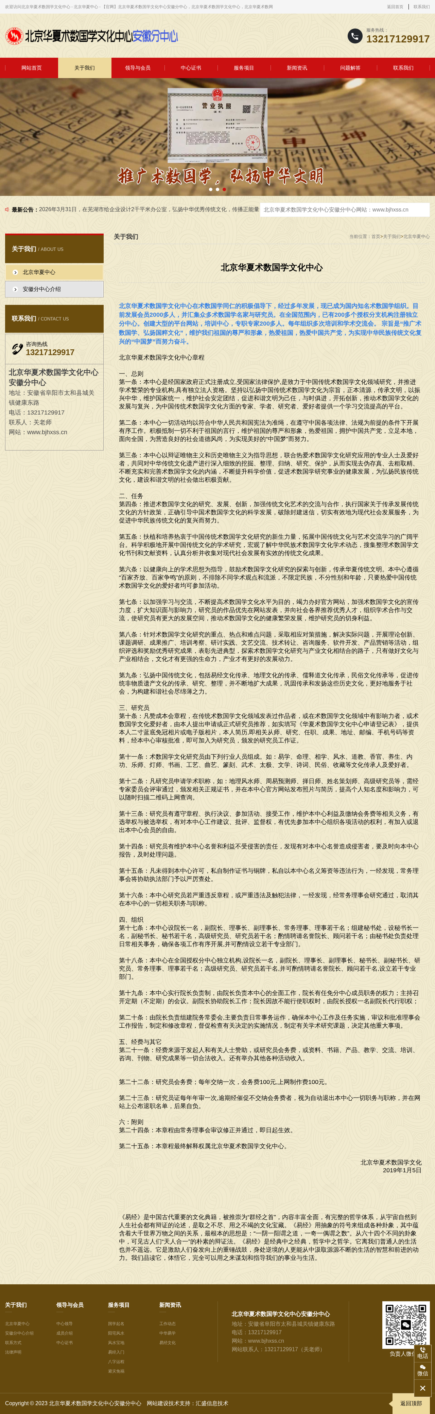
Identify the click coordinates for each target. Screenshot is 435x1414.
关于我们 (84, 68)
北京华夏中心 (416, 236)
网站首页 (31, 68)
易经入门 (116, 1352)
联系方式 (13, 1342)
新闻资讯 (297, 68)
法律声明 (13, 1352)
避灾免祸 (116, 1371)
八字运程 (116, 1361)
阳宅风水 (116, 1333)
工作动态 (167, 1323)
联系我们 (422, 6)
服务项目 (244, 68)
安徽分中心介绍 (19, 1333)
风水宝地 (116, 1342)
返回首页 (395, 6)
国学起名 (116, 1323)
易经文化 (167, 1342)
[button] (210, 189)
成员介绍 (64, 1333)
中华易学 (167, 1333)
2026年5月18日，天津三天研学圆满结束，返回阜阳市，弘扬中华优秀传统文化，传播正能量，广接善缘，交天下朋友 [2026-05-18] (196, 209)
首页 (375, 236)
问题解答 (350, 68)
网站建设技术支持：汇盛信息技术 (187, 1403)
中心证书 (191, 68)
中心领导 (64, 1323)
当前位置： (360, 236)
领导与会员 (138, 68)
